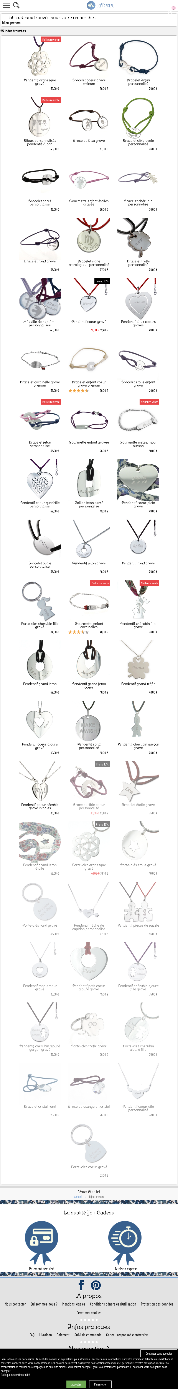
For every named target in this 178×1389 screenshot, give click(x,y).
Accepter (76, 1384)
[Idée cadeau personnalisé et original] (100, 9)
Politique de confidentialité (15, 1375)
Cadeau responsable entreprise (127, 1334)
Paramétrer (100, 1384)
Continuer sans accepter (159, 1353)
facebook (81, 1285)
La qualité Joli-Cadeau (89, 1212)
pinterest (96, 1285)
